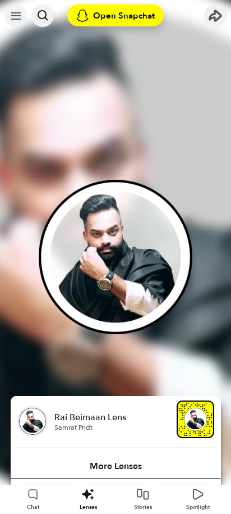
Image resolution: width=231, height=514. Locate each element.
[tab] (116, 466)
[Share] (215, 15)
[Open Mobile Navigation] (15, 15)
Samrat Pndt (73, 427)
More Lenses (116, 466)
